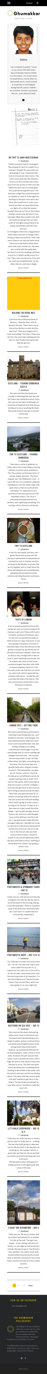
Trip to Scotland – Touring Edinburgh (23, 456)
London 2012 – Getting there (23, 725)
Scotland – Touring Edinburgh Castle (23, 385)
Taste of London (23, 619)
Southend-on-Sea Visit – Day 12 (23, 1025)
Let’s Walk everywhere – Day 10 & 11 (23, 1130)
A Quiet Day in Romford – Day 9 (23, 1227)
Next (30, 1285)
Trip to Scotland (23, 545)
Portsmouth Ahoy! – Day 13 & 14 (23, 955)
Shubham (25, 161)
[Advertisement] (20, 1365)
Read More (23, 268)
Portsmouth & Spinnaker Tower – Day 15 (23, 888)
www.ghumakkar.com (19, 1306)
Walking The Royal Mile (23, 312)
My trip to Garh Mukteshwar (23, 157)
